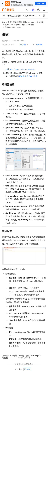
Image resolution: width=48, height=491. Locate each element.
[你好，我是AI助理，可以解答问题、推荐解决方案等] (33, 10)
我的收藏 (39, 44)
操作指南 (40, 22)
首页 (3, 22)
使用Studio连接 (28, 24)
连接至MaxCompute (12, 24)
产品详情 (22, 44)
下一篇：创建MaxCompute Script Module (29, 356)
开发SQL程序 (10, 27)
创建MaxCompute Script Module (20, 69)
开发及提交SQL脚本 (28, 76)
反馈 (28, 369)
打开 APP (40, 3)
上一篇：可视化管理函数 (9, 356)
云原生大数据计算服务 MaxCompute (21, 22)
